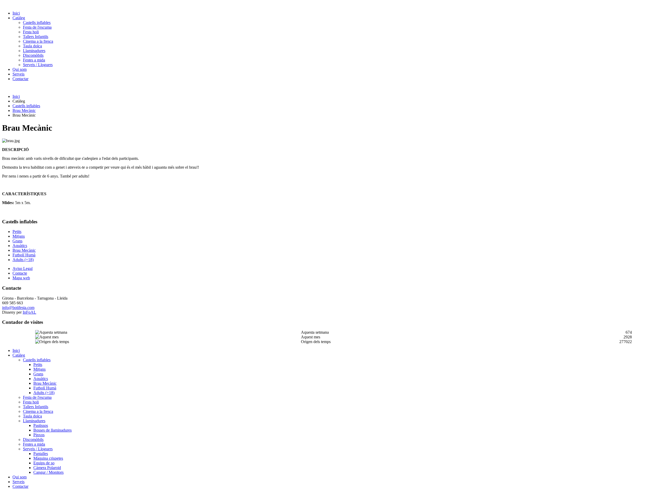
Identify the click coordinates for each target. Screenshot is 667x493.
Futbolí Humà (24, 255)
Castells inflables (37, 22)
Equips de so (43, 463)
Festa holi (31, 32)
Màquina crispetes (48, 458)
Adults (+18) (23, 259)
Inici (16, 13)
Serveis (18, 74)
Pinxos (39, 435)
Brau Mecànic (24, 110)
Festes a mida (34, 60)
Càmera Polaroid (47, 467)
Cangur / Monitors (48, 472)
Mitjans (19, 236)
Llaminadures (34, 50)
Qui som (20, 69)
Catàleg (19, 18)
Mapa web (21, 278)
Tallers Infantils (35, 36)
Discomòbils (33, 55)
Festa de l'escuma (37, 27)
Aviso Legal (23, 268)
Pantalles (40, 453)
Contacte (20, 273)
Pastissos (40, 425)
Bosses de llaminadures (52, 430)
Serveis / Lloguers (38, 64)
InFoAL (29, 312)
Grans (17, 241)
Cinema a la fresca (38, 41)
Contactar (20, 79)
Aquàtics (20, 245)
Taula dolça (32, 46)
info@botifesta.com (18, 307)
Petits (17, 231)
